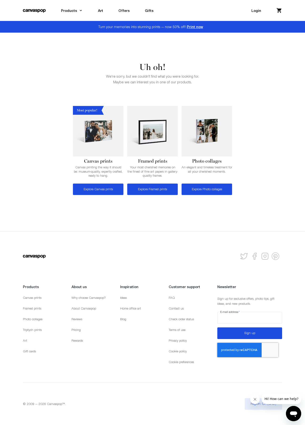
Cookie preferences (181, 362)
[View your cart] (279, 10)
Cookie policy (178, 351)
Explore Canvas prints (98, 189)
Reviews (76, 319)
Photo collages (32, 319)
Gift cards (29, 351)
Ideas (123, 298)
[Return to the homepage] (34, 10)
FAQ (172, 298)
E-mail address (230, 311)
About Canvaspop (83, 308)
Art (25, 340)
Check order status (181, 319)
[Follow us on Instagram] (265, 256)
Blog (123, 319)
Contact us (176, 308)
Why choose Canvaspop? (88, 298)
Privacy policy (178, 340)
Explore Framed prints (152, 189)
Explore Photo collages (207, 189)
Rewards (77, 340)
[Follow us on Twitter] (244, 256)
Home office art (130, 308)
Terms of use (177, 330)
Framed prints (32, 308)
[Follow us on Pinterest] (275, 256)
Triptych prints (32, 330)
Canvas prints (32, 298)
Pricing (76, 330)
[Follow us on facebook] (254, 256)
